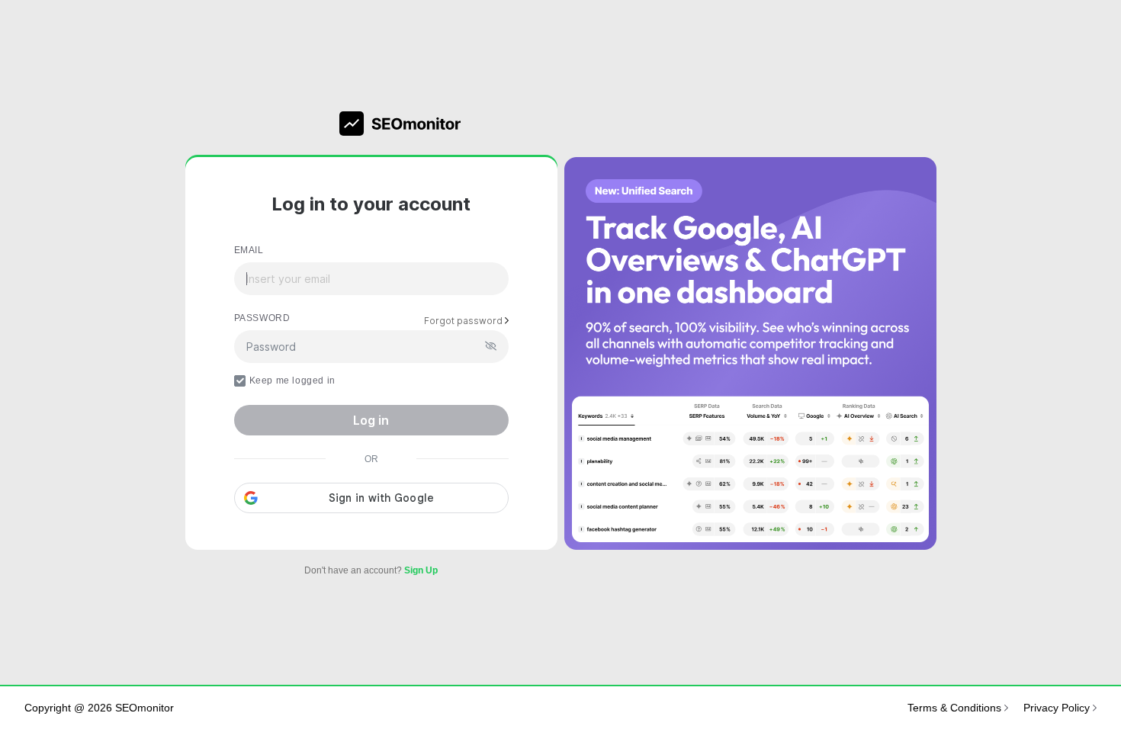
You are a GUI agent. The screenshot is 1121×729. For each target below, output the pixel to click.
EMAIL (249, 250)
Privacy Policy (1058, 708)
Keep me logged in (292, 380)
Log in (371, 420)
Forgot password (464, 320)
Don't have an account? (371, 570)
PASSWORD (262, 318)
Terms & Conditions (955, 708)
